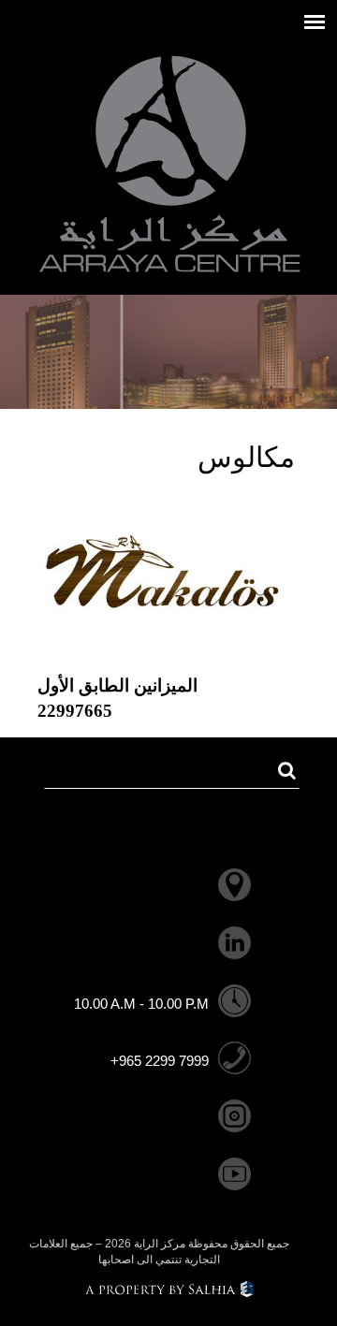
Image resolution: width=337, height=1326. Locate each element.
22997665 (74, 711)
